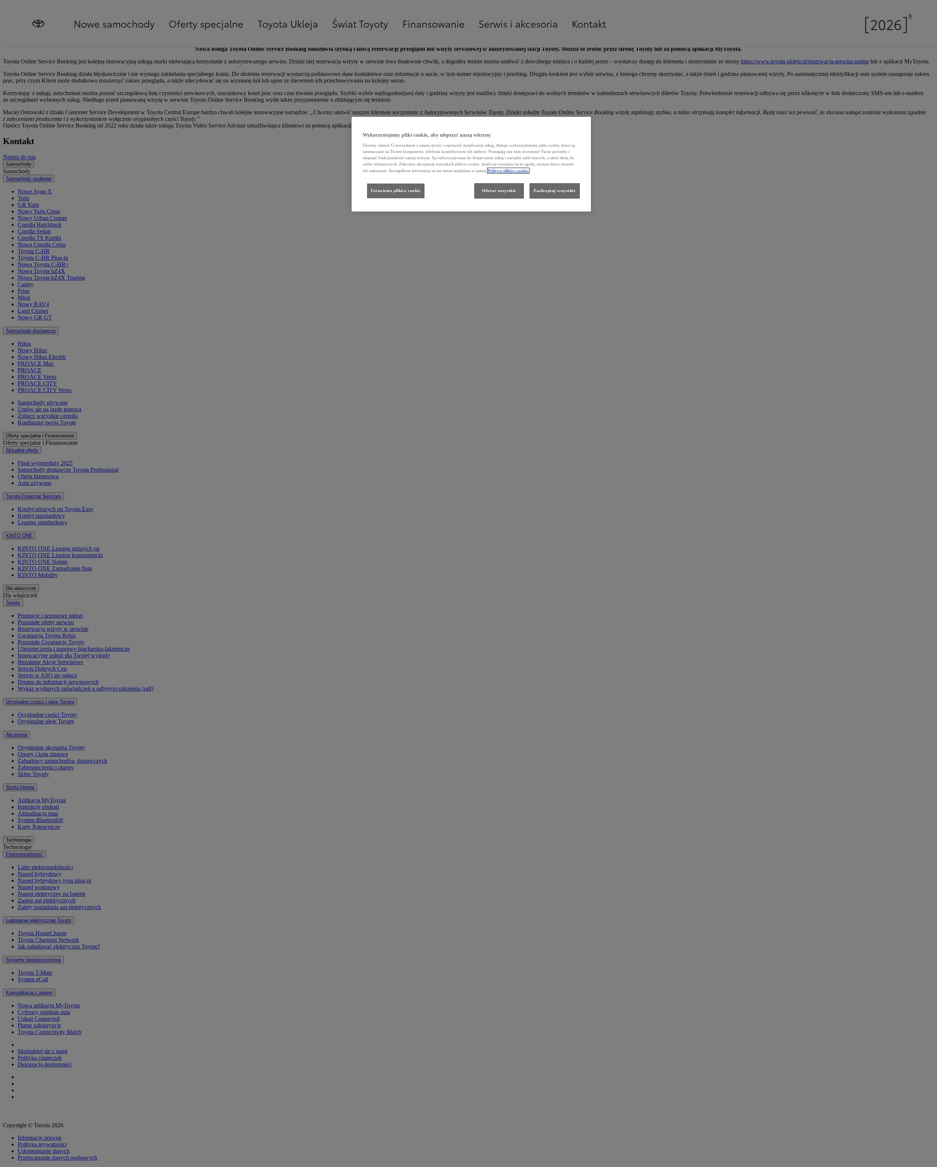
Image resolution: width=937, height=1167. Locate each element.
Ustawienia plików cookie (396, 190)
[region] (471, 164)
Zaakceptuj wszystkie (554, 190)
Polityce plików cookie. (508, 170)
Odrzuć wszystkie (499, 190)
